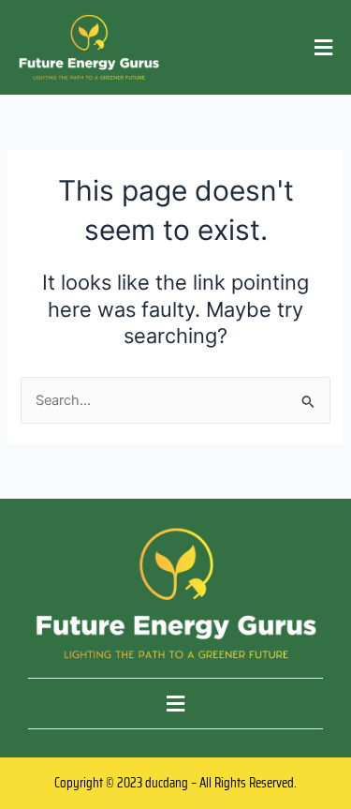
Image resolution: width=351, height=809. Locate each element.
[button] (323, 47)
